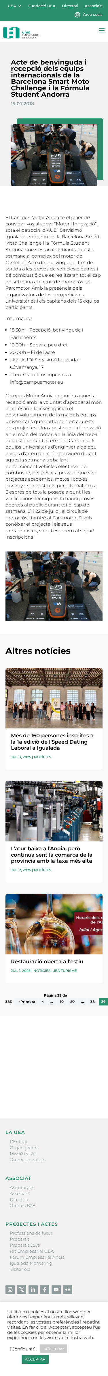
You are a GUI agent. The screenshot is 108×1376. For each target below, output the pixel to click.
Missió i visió (22, 1153)
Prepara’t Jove (25, 1245)
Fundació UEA (42, 6)
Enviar (89, 1094)
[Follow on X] (21, 1289)
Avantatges (22, 1187)
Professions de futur (31, 1233)
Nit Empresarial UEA (32, 1251)
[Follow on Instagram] (10, 1289)
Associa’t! (94, 6)
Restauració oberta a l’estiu (47, 961)
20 (72, 1001)
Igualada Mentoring (31, 1263)
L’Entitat (19, 1141)
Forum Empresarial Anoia (37, 1257)
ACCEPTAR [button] (35, 1359)
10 (62, 1001)
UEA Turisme (64, 970)
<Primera (26, 1001)
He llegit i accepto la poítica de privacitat (47, 1085)
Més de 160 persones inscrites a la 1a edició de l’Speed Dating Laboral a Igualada (52, 741)
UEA (12, 6)
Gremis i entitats (27, 1159)
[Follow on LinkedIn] (33, 1289)
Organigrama (24, 1147)
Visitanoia (20, 1269)
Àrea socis (93, 14)
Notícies (42, 757)
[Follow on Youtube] (56, 1289)
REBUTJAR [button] (53, 1348)
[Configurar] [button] (23, 1349)
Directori (70, 6)
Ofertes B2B (22, 1205)
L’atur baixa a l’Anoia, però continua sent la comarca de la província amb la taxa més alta (51, 854)
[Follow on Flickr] (67, 1289)
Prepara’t (19, 1239)
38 (92, 1001)
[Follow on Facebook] (44, 1289)
